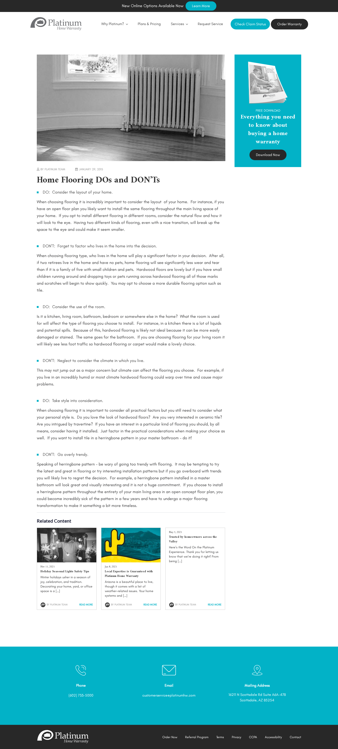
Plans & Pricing (149, 24)
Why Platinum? (112, 24)
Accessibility (273, 737)
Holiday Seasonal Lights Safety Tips (64, 571)
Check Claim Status (250, 24)
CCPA (253, 737)
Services (177, 24)
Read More (86, 604)
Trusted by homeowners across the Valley (193, 539)
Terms (220, 737)
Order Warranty (289, 24)
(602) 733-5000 (81, 695)
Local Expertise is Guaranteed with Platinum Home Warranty (129, 574)
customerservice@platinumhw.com (168, 695)
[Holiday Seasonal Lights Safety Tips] (66, 561)
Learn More (201, 6)
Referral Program (197, 737)
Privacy (236, 737)
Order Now (169, 737)
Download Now (268, 155)
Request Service (210, 24)
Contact (295, 737)
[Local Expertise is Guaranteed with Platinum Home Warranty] (131, 561)
